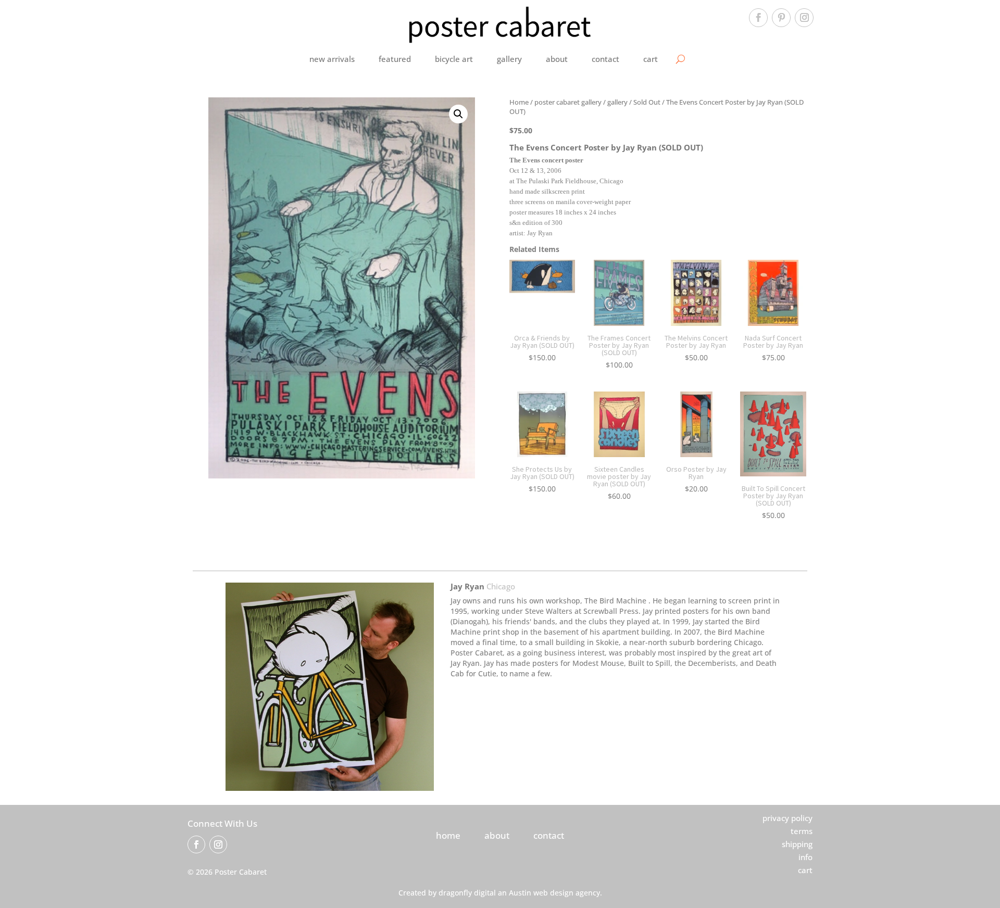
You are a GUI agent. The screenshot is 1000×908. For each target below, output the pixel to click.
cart (650, 59)
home (448, 835)
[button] (458, 114)
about (557, 59)
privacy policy (787, 818)
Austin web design (541, 893)
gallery (509, 59)
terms (802, 831)
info (805, 857)
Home (519, 102)
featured (395, 59)
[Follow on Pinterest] (781, 17)
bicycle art (454, 59)
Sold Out (646, 102)
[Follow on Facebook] (758, 17)
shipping (797, 844)
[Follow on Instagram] (804, 17)
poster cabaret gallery (568, 102)
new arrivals (332, 59)
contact (605, 59)
